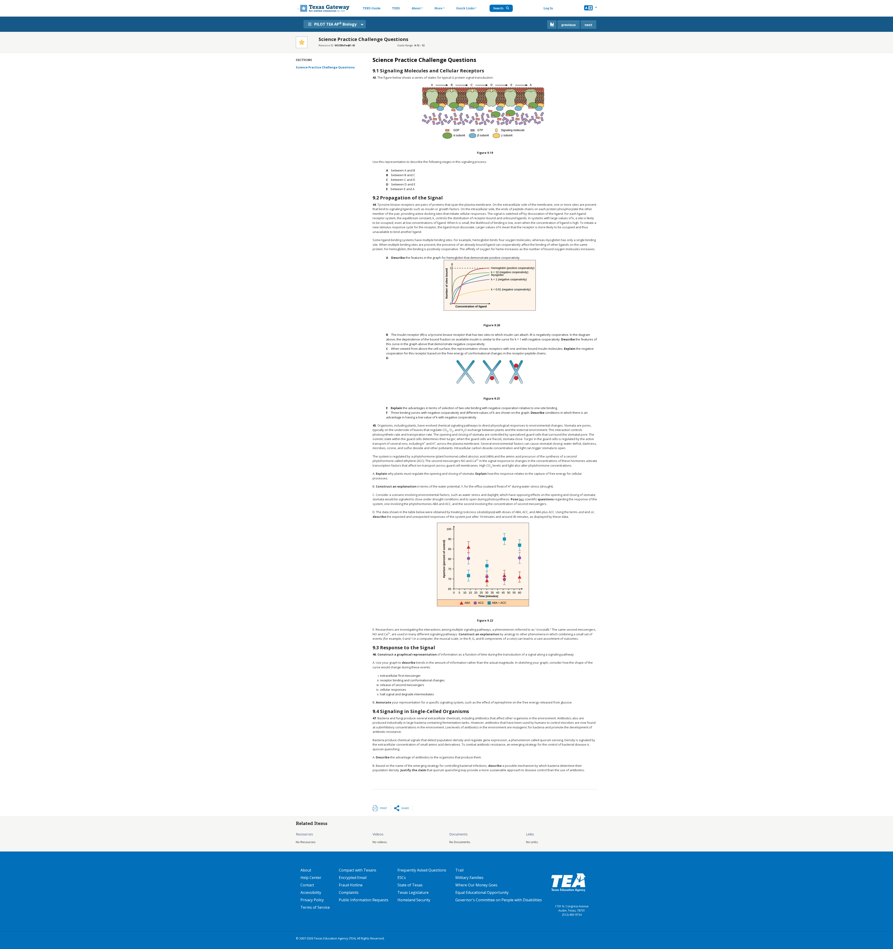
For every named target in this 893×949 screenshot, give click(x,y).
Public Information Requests (363, 899)
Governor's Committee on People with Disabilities (498, 899)
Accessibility (310, 892)
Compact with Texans (357, 870)
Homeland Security (413, 899)
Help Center (310, 877)
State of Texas (410, 885)
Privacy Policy (312, 899)
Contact (307, 885)
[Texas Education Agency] (568, 882)
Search (498, 8)
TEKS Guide (371, 8)
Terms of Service (315, 907)
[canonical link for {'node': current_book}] (551, 25)
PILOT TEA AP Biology (335, 24)
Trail (459, 870)
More (438, 8)
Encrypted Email (353, 877)
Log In (548, 8)
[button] (590, 8)
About (416, 8)
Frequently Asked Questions (421, 870)
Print (383, 808)
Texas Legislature (413, 892)
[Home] (323, 8)
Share (405, 808)
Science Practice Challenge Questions (325, 67)
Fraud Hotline (351, 885)
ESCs (401, 877)
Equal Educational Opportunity (482, 892)
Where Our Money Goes (476, 885)
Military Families (469, 877)
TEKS (396, 8)
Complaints (349, 892)
